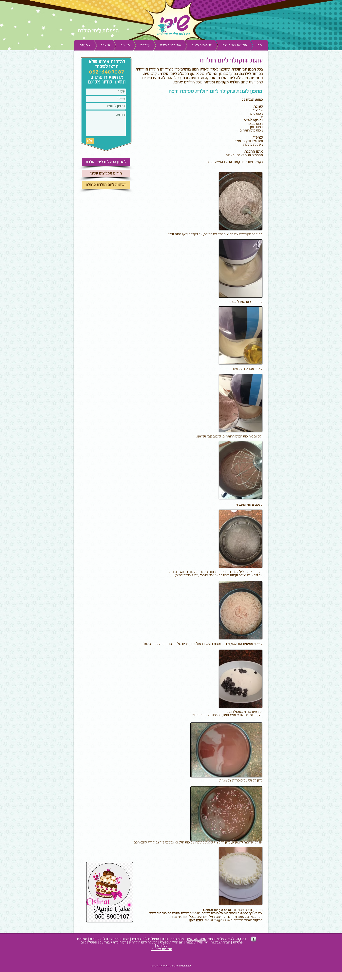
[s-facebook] (253, 939)
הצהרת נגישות (220, 942)
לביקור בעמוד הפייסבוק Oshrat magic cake (225, 920)
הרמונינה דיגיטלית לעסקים (164, 965)
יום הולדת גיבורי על (113, 942)
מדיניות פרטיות (161, 949)
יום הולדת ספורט (171, 942)
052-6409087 (196, 939)
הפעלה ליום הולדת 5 (143, 942)
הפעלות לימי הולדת (145, 939)
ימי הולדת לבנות (197, 942)
